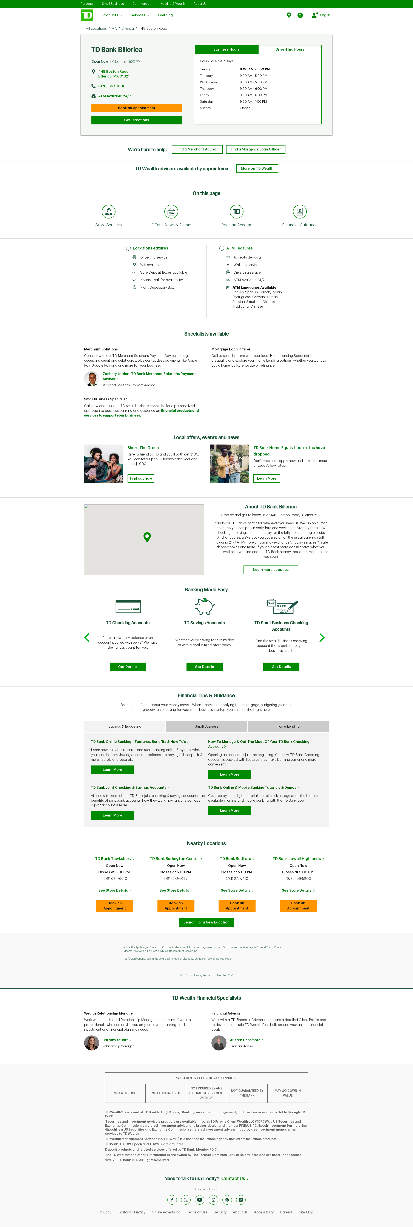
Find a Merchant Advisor (197, 149)
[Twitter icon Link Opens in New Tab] (186, 1200)
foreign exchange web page (215, 958)
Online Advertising (166, 1212)
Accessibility (264, 1212)
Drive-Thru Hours (290, 49)
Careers (286, 1212)
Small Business (113, 3)
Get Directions (136, 120)
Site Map (306, 1212)
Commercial (141, 3)
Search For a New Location (206, 922)
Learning (165, 13)
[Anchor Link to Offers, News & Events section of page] (171, 212)
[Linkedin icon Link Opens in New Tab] (241, 1200)
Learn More (266, 478)
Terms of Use (197, 1212)
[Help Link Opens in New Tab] (300, 15)
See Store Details (116, 892)
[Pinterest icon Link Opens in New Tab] (227, 1200)
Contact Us (234, 1178)
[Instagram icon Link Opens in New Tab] (213, 1200)
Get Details (127, 667)
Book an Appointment (136, 108)
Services (138, 15)
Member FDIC (225, 975)
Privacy (105, 1212)
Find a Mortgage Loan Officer (256, 149)
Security (220, 1212)
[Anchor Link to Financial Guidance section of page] (300, 212)
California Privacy (131, 1212)
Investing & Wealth (172, 3)
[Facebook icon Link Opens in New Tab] (172, 1200)
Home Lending (288, 726)
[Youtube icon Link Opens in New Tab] (199, 1200)
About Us (200, 3)
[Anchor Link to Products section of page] (236, 212)
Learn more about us (271, 570)
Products (110, 15)
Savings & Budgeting (124, 726)
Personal (87, 3)
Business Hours (226, 49)
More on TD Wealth (257, 168)
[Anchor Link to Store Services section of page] (109, 212)
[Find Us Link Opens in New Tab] (289, 15)
